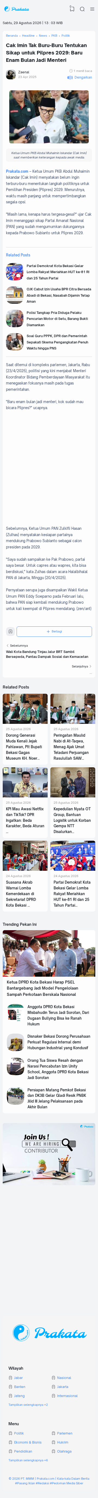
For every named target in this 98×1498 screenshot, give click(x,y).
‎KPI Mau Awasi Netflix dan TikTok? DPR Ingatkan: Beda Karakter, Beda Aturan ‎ (25, 817)
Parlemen (64, 1433)
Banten (19, 1387)
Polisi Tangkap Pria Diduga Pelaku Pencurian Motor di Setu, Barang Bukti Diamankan (57, 319)
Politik (19, 1433)
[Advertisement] (49, 471)
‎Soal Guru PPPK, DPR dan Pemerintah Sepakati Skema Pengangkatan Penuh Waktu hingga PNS (57, 342)
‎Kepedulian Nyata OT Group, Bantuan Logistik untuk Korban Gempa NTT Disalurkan (72, 820)
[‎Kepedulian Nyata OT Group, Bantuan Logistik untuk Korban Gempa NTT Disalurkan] (72, 796)
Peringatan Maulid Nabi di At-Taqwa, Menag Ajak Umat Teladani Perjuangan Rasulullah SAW (71, 746)
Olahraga (64, 1451)
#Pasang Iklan (25, 1483)
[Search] (82, 9)
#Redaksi (42, 1483)
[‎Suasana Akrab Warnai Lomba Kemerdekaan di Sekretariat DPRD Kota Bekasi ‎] (25, 869)
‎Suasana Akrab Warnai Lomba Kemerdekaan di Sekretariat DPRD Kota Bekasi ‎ (21, 893)
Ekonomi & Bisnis (28, 1442)
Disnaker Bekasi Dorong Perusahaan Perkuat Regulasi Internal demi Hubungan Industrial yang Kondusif (58, 1042)
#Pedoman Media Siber (66, 1483)
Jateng (19, 1396)
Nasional (64, 1378)
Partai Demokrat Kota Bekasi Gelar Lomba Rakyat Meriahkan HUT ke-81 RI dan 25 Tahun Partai (58, 272)
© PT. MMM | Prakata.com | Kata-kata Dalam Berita (49, 1478)
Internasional (67, 1396)
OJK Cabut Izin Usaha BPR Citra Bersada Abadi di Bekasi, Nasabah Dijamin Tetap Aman (59, 295)
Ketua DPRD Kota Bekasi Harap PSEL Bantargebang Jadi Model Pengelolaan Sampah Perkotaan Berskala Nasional (42, 988)
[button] (79, 77)
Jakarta (62, 1387)
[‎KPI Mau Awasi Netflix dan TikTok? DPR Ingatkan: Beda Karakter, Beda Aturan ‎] (25, 796)
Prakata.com (17, 171)
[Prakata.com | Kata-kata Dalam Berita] (16, 9)
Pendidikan (23, 1451)
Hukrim (62, 1442)
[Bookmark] (10, 632)
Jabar (18, 1378)
